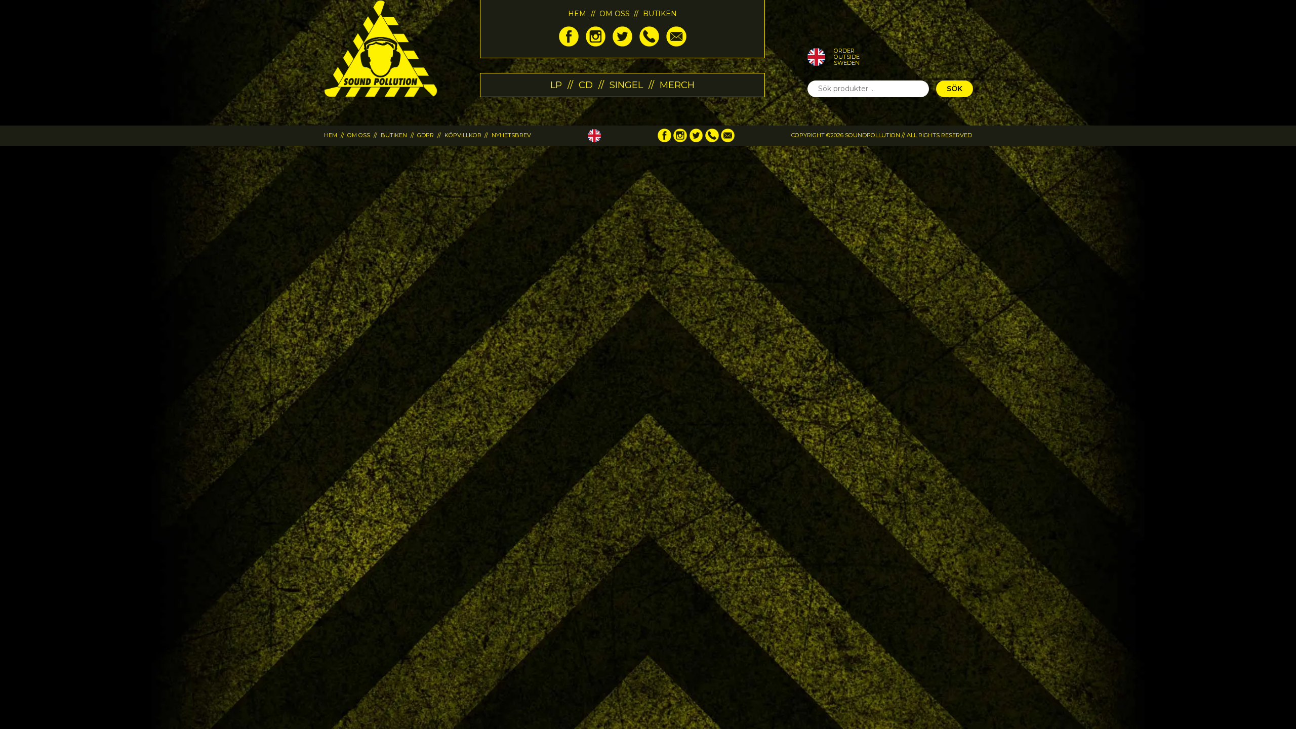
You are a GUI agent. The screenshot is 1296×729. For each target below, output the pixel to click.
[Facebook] (569, 44)
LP (556, 85)
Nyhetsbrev (511, 135)
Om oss (614, 13)
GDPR (425, 135)
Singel (626, 85)
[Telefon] (649, 44)
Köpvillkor (462, 135)
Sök (954, 88)
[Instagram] (595, 44)
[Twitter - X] (622, 44)
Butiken (660, 13)
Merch (677, 85)
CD (586, 85)
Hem (577, 13)
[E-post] (676, 44)
